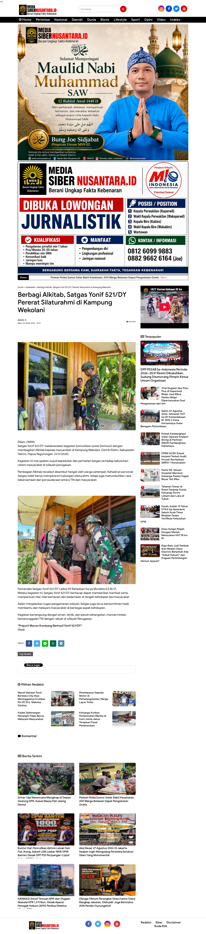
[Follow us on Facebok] (88, 924)
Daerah (77, 20)
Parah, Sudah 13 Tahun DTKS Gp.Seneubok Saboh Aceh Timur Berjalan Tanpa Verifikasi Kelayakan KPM (164, 514)
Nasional (60, 20)
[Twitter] (37, 643)
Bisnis (104, 20)
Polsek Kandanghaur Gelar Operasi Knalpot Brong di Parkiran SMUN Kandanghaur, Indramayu (174, 440)
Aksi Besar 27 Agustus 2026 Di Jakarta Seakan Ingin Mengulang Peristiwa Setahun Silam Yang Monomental (106, 851)
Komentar (132, 322)
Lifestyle (120, 20)
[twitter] (176, 8)
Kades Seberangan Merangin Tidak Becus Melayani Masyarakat (31, 716)
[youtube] (184, 8)
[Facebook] (29, 643)
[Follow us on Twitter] (98, 924)
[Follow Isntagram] (107, 924)
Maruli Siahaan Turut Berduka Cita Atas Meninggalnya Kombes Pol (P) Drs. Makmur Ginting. (31, 699)
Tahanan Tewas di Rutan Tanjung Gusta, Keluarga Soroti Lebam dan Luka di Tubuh (174, 493)
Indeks (175, 20)
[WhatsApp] (53, 643)
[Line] (45, 643)
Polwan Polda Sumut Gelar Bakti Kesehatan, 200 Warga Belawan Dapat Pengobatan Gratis (106, 801)
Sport (135, 20)
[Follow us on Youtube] (117, 924)
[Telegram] (61, 643)
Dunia (91, 20)
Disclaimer (173, 922)
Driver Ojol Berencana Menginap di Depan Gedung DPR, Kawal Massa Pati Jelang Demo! (44, 801)
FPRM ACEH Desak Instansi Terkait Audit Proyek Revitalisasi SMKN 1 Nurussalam (173, 458)
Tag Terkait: (25, 654)
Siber (158, 922)
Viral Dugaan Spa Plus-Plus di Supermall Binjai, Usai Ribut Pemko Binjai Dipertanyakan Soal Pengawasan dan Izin (164, 396)
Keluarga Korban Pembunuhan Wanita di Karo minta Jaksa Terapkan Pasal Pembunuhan (92, 719)
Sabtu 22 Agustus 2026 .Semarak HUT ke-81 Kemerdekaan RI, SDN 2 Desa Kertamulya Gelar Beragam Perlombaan (162, 418)
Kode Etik (160, 926)
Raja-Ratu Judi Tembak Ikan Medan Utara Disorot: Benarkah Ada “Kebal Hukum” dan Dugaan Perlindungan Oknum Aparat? (164, 553)
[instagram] (161, 8)
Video (161, 20)
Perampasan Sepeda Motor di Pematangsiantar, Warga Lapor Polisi (93, 697)
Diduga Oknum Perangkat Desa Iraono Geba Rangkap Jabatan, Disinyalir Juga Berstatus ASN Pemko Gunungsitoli (107, 902)
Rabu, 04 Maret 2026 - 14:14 (29, 323)
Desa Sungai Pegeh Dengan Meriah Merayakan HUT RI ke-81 (174, 533)
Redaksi (146, 922)
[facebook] (169, 8)
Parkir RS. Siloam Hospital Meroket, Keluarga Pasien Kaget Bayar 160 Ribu (175, 474)
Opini (148, 20)
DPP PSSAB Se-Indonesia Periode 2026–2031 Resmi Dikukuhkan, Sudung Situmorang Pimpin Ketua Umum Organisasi (164, 375)
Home (26, 20)
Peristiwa (43, 20)
